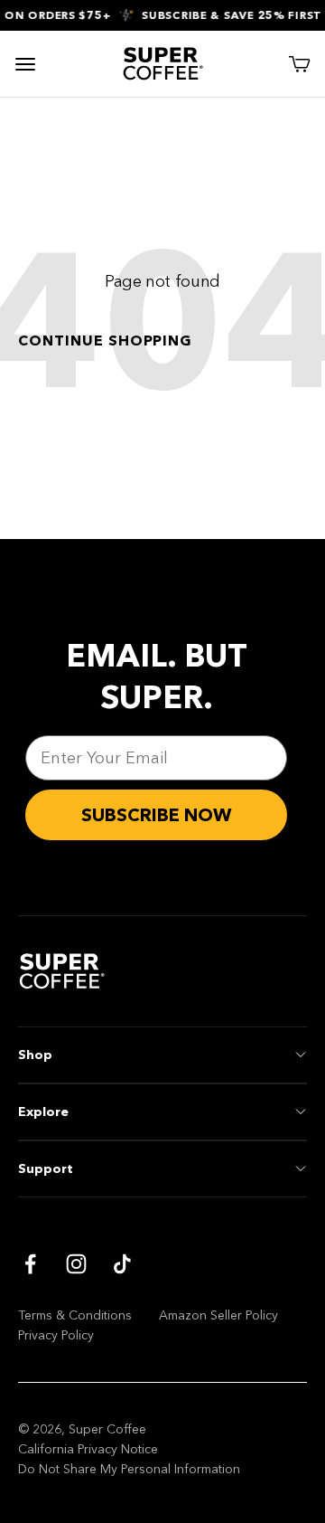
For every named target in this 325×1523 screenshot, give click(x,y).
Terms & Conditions (75, 1315)
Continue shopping (105, 340)
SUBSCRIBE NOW (156, 815)
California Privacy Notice (88, 1449)
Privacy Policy (56, 1335)
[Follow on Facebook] (30, 1264)
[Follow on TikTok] (122, 1264)
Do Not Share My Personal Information (129, 1469)
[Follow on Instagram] (76, 1264)
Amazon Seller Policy (218, 1315)
